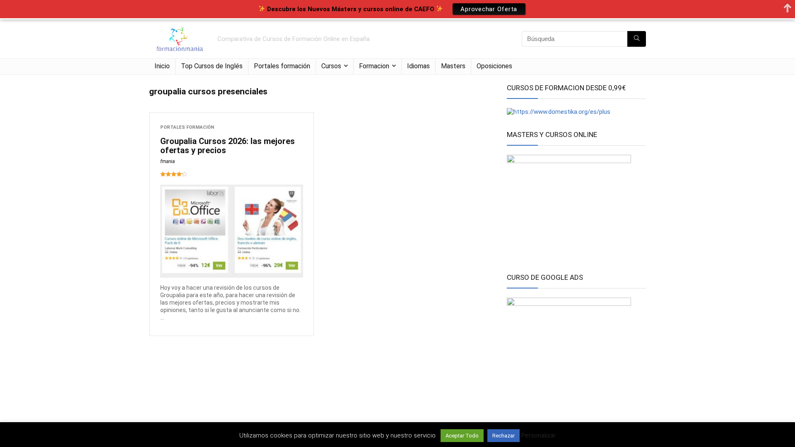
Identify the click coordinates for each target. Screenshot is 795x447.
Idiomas (418, 66)
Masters (453, 66)
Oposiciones (494, 66)
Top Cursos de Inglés (212, 66)
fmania (167, 161)
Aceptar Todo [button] (462, 436)
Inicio (162, 66)
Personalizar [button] (538, 435)
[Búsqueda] (636, 39)
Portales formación (282, 66)
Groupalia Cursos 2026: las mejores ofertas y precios (227, 145)
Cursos (331, 66)
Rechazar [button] (503, 436)
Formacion (374, 66)
